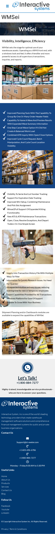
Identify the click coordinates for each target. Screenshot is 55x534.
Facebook (5, 506)
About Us (5, 479)
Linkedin (5, 513)
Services (5, 486)
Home (4, 476)
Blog (3, 493)
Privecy (5, 529)
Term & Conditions (18, 529)
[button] (7, 6)
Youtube (5, 509)
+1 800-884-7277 (27, 458)
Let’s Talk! (27, 378)
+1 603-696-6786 (27, 450)
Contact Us (6, 490)
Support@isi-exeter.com (28, 442)
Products (5, 483)
